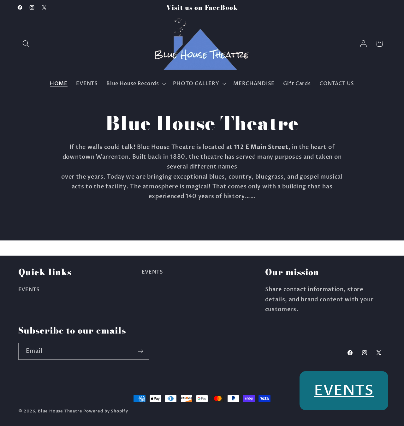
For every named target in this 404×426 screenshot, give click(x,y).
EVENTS (29, 289)
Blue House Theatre (60, 411)
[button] (26, 44)
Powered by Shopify (105, 411)
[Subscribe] (141, 351)
